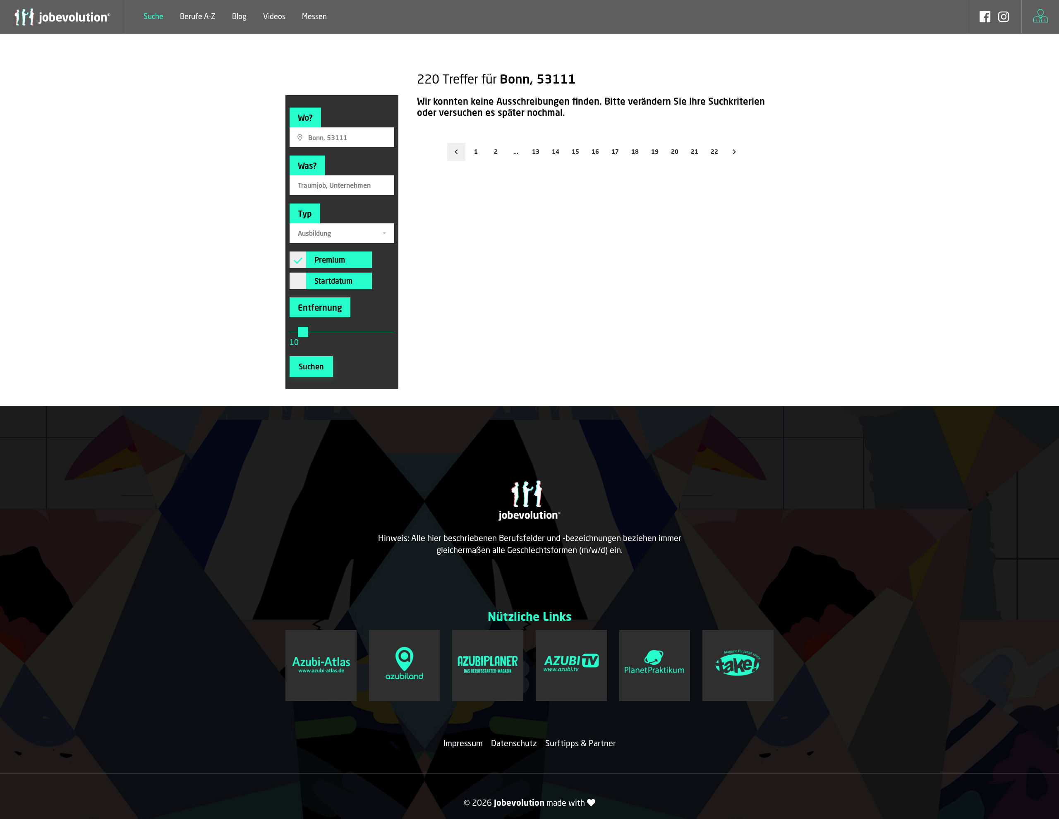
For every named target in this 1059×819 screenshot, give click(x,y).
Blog (239, 16)
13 (535, 151)
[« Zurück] (456, 152)
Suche (153, 16)
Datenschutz (514, 743)
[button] (342, 233)
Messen (314, 16)
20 (674, 151)
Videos (274, 16)
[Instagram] (1003, 18)
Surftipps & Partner (580, 743)
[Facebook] (985, 18)
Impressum (463, 743)
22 (714, 151)
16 (595, 151)
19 (655, 151)
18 (635, 151)
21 (694, 151)
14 (555, 151)
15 (575, 151)
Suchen (311, 366)
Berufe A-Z (198, 16)
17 (615, 151)
